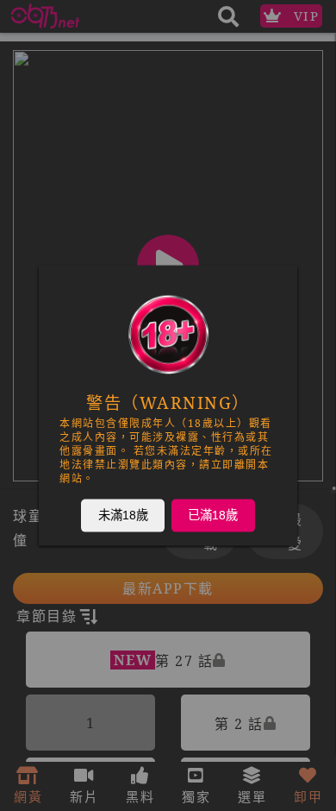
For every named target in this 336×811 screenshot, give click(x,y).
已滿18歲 (213, 515)
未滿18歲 (123, 515)
